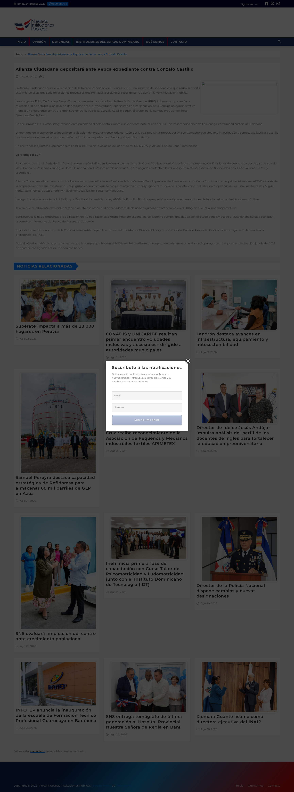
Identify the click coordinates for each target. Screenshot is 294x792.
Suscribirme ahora (147, 419)
